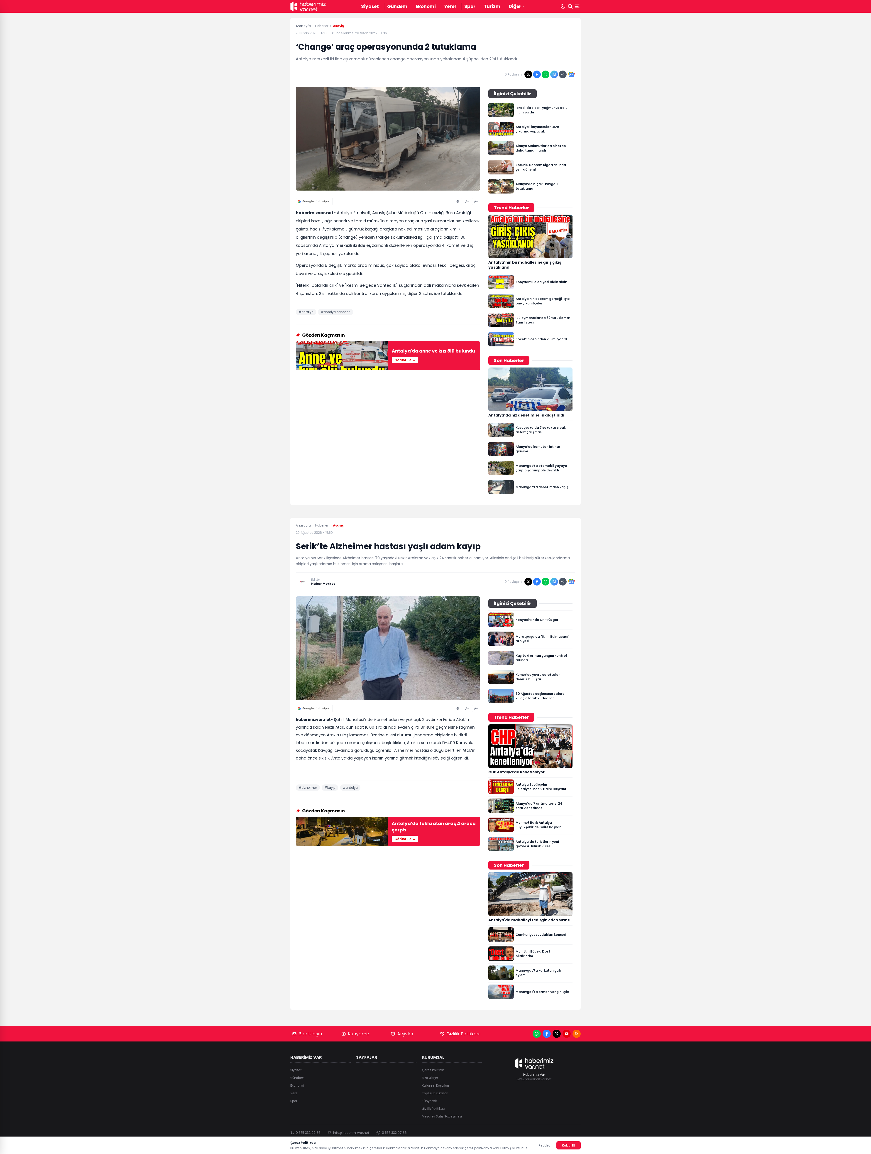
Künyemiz (358, 1034)
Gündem (397, 6)
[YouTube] (567, 1034)
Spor (469, 6)
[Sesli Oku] (458, 201)
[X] (557, 1034)
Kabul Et (568, 1145)
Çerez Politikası (433, 1070)
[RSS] (577, 1034)
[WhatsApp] (537, 1034)
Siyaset (370, 6)
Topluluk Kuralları (435, 1093)
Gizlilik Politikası (463, 1034)
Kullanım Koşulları (435, 1085)
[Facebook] (547, 1034)
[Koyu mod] (563, 6)
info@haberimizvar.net (351, 1132)
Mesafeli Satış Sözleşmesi (442, 1116)
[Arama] (570, 6)
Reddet (544, 1145)
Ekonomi (426, 6)
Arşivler (405, 1034)
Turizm (492, 6)
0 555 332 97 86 (308, 1132)
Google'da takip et (316, 201)
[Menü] (578, 6)
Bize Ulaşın (310, 1034)
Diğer (515, 6)
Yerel (450, 6)
